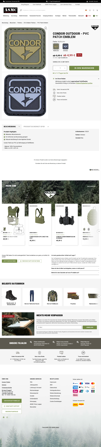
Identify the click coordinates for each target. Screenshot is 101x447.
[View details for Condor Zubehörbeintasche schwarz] (66, 215)
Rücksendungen (34, 390)
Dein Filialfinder (37, 4)
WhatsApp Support (12, 406)
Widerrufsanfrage (11, 411)
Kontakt (77, 4)
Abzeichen (13, 23)
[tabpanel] (50, 140)
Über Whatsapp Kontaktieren (31, 261)
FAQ (31, 382)
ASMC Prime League (50, 4)
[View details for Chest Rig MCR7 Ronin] (13, 215)
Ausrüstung (5, 23)
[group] (11, 297)
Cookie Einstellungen (56, 401)
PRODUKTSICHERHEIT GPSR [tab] (34, 127)
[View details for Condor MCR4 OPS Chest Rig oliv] (39, 215)
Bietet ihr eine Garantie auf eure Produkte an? (65, 272)
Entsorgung (33, 401)
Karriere (4, 385)
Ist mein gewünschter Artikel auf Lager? (63, 255)
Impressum (53, 382)
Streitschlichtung (54, 398)
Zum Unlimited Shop (65, 4)
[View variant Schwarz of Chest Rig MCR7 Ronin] (19, 229)
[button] (50, 163)
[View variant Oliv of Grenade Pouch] (84, 229)
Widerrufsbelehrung (55, 393)
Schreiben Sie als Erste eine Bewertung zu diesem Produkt (50, 163)
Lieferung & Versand (35, 387)
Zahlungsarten (34, 385)
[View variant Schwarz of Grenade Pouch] (89, 229)
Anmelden (89, 327)
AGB (51, 385)
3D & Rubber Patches (30, 23)
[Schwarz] (65, 46)
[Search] (21, 10)
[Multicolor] (56, 46)
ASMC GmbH (55, 427)
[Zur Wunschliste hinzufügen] (46, 28)
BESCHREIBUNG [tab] (10, 127)
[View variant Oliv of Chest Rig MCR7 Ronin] (4, 229)
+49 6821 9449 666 (7, 393)
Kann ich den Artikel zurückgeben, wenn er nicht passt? (68, 268)
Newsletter (33, 407)
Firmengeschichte (7, 387)
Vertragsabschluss (55, 390)
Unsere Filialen (6, 382)
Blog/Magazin (25, 4)
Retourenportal (34, 393)
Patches (19, 23)
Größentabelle (34, 398)
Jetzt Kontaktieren (9, 261)
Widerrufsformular (55, 396)
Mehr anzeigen (91, 186)
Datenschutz (53, 387)
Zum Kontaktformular (12, 401)
